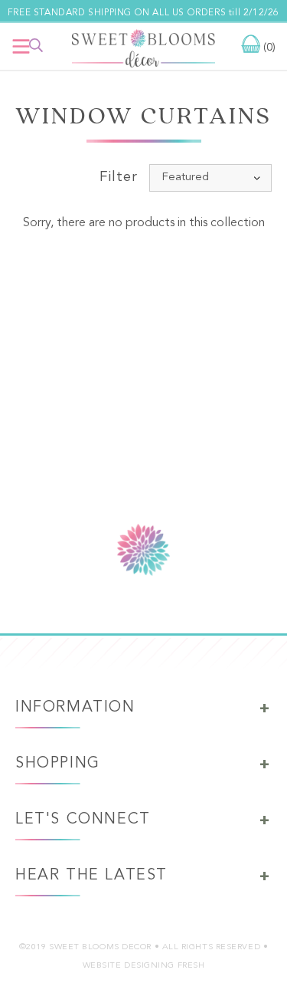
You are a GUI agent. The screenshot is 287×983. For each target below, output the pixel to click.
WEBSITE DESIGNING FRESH (144, 966)
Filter (118, 177)
